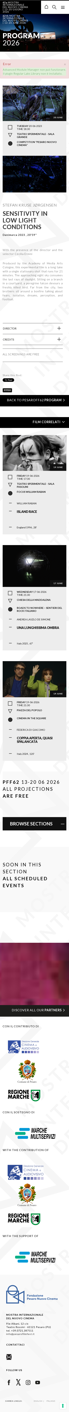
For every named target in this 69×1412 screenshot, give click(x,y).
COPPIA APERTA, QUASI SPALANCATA (35, 740)
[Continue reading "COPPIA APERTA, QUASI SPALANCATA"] (34, 678)
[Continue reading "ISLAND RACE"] (34, 452)
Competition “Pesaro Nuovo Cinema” (37, 143)
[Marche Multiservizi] (35, 1133)
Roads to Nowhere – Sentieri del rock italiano (39, 609)
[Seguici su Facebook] (9, 1382)
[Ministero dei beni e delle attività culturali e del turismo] (27, 1046)
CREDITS (8, 339)
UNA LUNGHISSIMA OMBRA (38, 628)
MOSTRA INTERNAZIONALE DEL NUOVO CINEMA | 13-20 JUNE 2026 (15, 19)
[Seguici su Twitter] (18, 1382)
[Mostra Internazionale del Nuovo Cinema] (46, 6)
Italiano (50, 1401)
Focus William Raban (31, 491)
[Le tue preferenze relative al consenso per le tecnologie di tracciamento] (62, 1405)
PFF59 (7, 390)
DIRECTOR (9, 328)
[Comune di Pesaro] (27, 1070)
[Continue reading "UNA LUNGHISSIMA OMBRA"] (34, 565)
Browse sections (31, 824)
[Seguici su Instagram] (28, 1382)
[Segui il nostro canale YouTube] (37, 1382)
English (38, 1401)
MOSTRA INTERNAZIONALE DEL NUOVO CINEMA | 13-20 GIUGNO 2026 (15, 7)
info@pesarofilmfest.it (20, 1333)
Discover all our (37, 1010)
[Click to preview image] (34, 103)
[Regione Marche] (24, 1094)
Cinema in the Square (31, 718)
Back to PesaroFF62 (34, 400)
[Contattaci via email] (9, 1356)
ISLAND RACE (27, 512)
